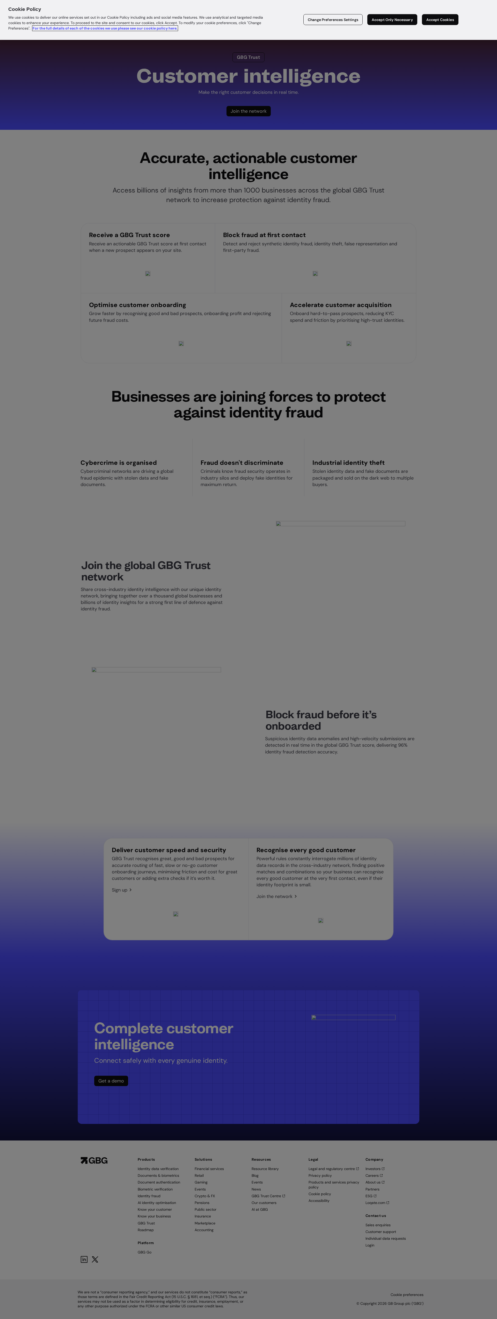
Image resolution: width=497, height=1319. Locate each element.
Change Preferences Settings (333, 19)
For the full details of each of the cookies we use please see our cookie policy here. (105, 28)
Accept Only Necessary (392, 19)
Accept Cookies (440, 19)
